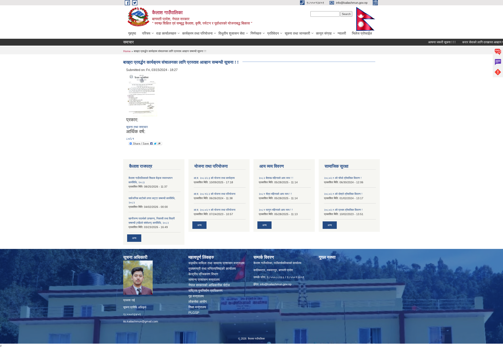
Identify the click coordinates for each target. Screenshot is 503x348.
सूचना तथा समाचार (137, 127)
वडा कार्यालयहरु (166, 33)
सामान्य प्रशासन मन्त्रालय (204, 280)
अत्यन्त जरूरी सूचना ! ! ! (430, 42)
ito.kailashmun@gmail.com (140, 321)
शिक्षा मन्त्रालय (197, 307)
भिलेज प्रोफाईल (362, 33)
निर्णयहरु (256, 33)
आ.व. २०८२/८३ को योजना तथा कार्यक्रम (214, 178)
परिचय (146, 33)
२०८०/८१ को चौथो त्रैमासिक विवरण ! (343, 178)
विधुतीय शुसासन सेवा (231, 33)
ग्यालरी (342, 33)
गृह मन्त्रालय (196, 296)
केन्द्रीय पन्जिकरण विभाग (203, 274)
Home (127, 51)
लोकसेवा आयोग (198, 302)
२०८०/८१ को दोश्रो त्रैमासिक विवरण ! (343, 193)
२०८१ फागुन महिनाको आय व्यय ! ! (276, 209)
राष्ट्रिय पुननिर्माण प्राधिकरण (205, 291)
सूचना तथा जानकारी (297, 33)
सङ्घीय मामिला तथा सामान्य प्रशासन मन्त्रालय (216, 263)
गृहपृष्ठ (132, 33)
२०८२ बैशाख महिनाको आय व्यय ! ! (276, 178)
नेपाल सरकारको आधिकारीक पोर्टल (209, 285)
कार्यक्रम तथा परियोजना (197, 33)
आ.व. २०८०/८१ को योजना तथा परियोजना (214, 209)
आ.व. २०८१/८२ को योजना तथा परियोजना (214, 193)
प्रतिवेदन (273, 33)
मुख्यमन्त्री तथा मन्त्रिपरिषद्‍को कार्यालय (212, 269)
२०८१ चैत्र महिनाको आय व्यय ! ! (275, 193)
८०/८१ (130, 138)
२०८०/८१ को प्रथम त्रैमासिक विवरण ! (343, 209)
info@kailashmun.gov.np (275, 284)
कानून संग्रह (324, 33)
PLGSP (194, 313)
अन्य (134, 238)
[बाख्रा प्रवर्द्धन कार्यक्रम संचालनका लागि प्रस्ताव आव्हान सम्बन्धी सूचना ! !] (142, 94)
